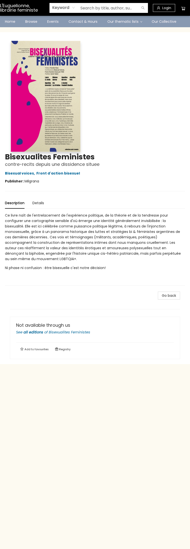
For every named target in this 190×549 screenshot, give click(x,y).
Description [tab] (14, 202)
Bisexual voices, (20, 173)
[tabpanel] (95, 249)
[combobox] (63, 7)
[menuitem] (10, 21)
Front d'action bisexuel (58, 173)
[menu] (95, 21)
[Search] (143, 8)
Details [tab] (38, 202)
